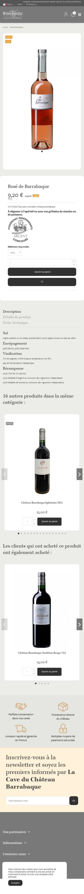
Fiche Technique (15, 323)
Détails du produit (16, 317)
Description (12, 312)
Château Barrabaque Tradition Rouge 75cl (42, 653)
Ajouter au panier (43, 271)
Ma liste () (32, 4)
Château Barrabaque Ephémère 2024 (42, 502)
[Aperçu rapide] (75, 433)
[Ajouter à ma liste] (42, 282)
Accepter (15, 882)
